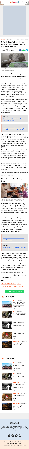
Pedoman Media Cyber (11, 443)
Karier (20, 443)
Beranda (3, 39)
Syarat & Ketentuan (19, 441)
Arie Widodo (11, 50)
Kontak (12, 441)
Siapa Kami (6, 441)
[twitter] (26, 50)
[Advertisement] (14, 20)
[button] (26, 2)
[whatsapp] (23, 50)
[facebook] (20, 50)
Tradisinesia (9, 39)
